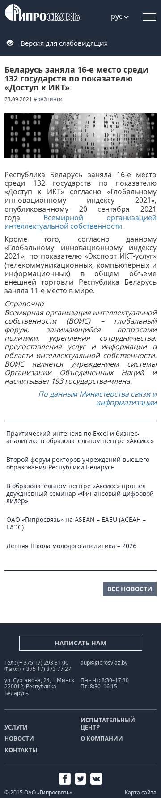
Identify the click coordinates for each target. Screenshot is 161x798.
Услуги (16, 727)
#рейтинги (48, 99)
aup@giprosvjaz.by (103, 662)
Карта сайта (141, 792)
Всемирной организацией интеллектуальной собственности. (80, 222)
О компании (101, 738)
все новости (130, 589)
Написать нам (80, 643)
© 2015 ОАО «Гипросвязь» (38, 792)
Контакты (21, 750)
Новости (19, 738)
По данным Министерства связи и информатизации (97, 398)
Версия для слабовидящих (64, 42)
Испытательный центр (107, 723)
